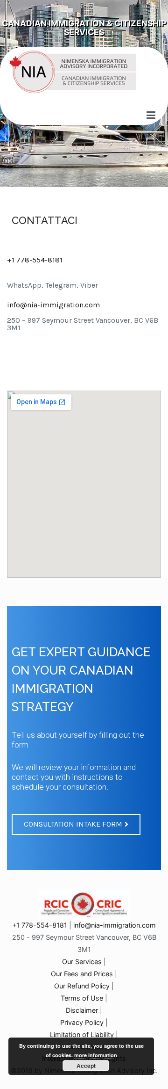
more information (95, 1055)
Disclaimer (82, 1010)
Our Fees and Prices (82, 974)
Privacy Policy (82, 1022)
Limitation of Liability (82, 1034)
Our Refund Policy (82, 986)
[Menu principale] (151, 115)
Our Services (82, 962)
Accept (86, 1065)
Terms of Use (82, 998)
